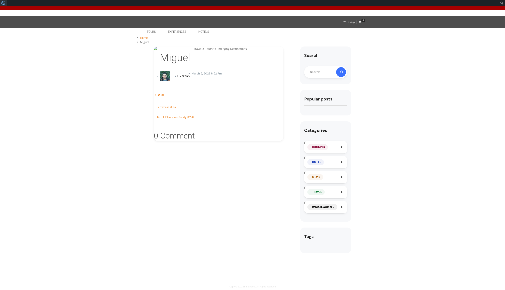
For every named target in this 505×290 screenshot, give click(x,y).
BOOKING (318, 147)
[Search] (341, 72)
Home (144, 38)
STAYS (316, 177)
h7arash (181, 76)
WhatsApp (349, 22)
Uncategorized (323, 207)
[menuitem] (3, 3)
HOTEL (316, 162)
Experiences (177, 31)
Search (311, 55)
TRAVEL (317, 192)
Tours (151, 31)
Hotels (203, 31)
